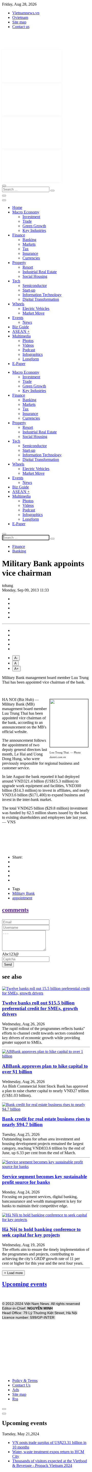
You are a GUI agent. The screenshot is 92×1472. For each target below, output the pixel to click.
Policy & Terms (25, 1380)
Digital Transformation (40, 299)
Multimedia (21, 336)
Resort (27, 267)
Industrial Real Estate (39, 272)
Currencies (31, 258)
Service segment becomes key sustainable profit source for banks (44, 1179)
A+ (16, 669)
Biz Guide (20, 327)
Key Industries (34, 230)
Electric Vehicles (35, 308)
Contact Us (21, 1385)
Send (8, 964)
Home (17, 207)
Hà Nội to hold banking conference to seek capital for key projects (41, 1232)
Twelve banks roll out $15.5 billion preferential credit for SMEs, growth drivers (40, 1008)
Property (19, 262)
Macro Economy (25, 212)
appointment (22, 898)
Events (17, 318)
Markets (29, 244)
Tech (16, 281)
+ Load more (13, 1273)
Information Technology (42, 295)
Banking (29, 239)
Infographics (32, 354)
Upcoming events (24, 1284)
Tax (25, 249)
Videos (28, 345)
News (27, 322)
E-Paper (18, 363)
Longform (30, 359)
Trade (27, 221)
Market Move (33, 313)
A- (16, 658)
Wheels (18, 304)
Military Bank (23, 893)
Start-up (28, 290)
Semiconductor (34, 285)
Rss (15, 1399)
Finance (18, 235)
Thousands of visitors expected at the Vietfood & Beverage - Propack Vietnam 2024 (49, 1463)
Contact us (20, 26)
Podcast (28, 350)
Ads (15, 1390)
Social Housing (34, 276)
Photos (27, 340)
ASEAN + (21, 331)
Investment (31, 217)
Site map (19, 22)
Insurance (30, 253)
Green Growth (34, 226)
